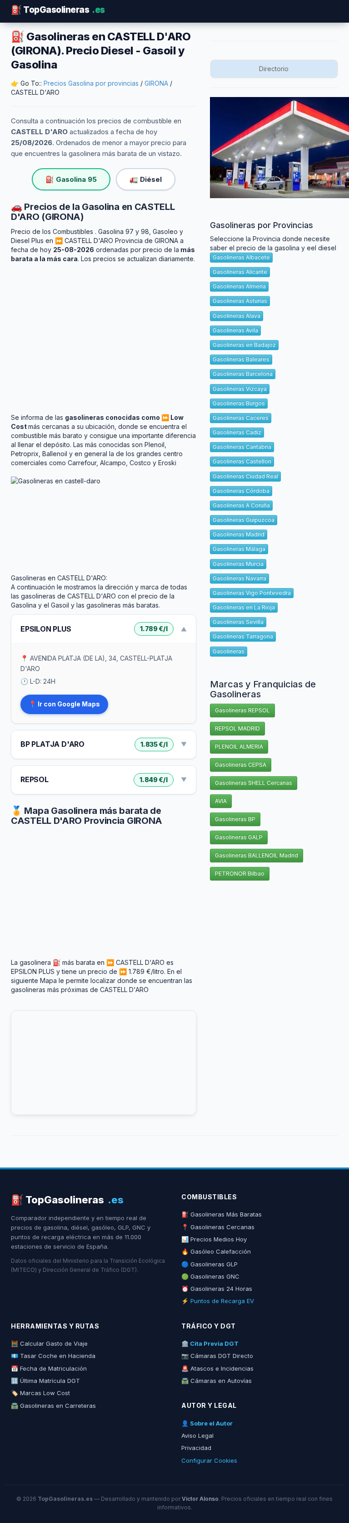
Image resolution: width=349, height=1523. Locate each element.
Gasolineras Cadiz (237, 432)
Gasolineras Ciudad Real (245, 476)
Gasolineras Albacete (241, 257)
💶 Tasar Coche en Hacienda (53, 1355)
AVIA (221, 801)
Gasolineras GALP (239, 837)
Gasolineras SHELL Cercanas (253, 782)
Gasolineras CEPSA (240, 764)
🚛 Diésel (146, 179)
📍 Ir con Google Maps (64, 704)
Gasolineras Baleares (241, 359)
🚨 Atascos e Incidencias (217, 1368)
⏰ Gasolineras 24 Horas (216, 1288)
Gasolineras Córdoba (241, 490)
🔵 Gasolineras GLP (209, 1264)
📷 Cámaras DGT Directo (217, 1355)
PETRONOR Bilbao (239, 873)
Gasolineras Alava (236, 315)
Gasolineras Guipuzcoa (243, 519)
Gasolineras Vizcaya (240, 388)
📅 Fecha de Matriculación (49, 1368)
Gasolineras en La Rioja (244, 607)
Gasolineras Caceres (241, 417)
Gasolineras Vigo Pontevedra (252, 592)
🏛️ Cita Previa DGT (210, 1343)
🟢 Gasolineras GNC (210, 1276)
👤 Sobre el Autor (207, 1423)
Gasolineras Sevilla (238, 621)
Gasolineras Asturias (240, 300)
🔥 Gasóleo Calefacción (216, 1251)
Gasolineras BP (235, 819)
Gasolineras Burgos (239, 403)
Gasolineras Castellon (242, 461)
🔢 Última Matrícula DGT (45, 1380)
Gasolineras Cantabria (242, 446)
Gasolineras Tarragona (243, 636)
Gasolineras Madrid (238, 534)
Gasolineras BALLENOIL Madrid (256, 855)
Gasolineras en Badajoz (244, 344)
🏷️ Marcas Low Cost (40, 1392)
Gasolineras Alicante (240, 271)
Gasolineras (228, 651)
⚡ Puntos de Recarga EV (217, 1300)
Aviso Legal (197, 1435)
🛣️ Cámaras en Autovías (216, 1380)
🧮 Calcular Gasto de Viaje (49, 1343)
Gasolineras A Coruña (241, 505)
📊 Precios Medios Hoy (214, 1239)
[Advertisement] (103, 331)
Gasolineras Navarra (239, 578)
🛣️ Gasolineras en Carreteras (53, 1405)
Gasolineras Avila (235, 330)
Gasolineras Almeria (239, 286)
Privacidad (196, 1447)
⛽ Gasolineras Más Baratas (221, 1214)
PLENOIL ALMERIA (239, 746)
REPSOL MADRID (237, 728)
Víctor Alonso (200, 1498)
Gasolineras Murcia (238, 563)
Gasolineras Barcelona (243, 373)
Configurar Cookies (209, 1460)
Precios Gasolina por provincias (91, 83)
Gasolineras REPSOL (242, 710)
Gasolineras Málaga (239, 548)
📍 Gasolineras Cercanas (217, 1227)
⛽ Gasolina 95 (71, 179)
